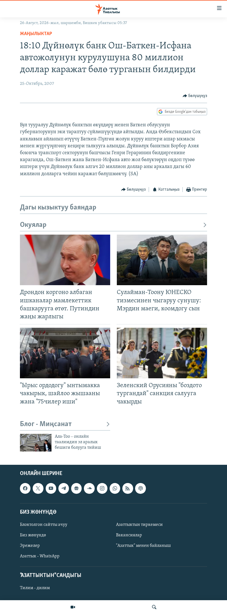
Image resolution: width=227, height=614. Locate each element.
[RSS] (127, 488)
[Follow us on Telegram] (63, 488)
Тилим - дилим (35, 588)
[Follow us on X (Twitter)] (38, 488)
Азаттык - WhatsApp (40, 556)
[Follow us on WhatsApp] (115, 488)
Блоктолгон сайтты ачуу (43, 525)
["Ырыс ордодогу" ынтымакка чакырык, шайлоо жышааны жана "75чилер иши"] (65, 353)
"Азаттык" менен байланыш (143, 546)
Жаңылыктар (36, 34)
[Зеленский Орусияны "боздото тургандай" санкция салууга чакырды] (162, 353)
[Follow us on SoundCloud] (89, 488)
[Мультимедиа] (73, 607)
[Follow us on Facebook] (25, 488)
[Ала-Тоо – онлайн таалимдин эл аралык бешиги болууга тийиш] (35, 443)
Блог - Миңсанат (46, 424)
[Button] (195, 95)
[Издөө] (154, 607)
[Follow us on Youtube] (51, 488)
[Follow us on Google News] (76, 488)
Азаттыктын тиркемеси (139, 525)
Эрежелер (30, 546)
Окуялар (33, 225)
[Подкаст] (140, 488)
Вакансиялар (129, 535)
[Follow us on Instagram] (102, 488)
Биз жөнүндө (33, 535)
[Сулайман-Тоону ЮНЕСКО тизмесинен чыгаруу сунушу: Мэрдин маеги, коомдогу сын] (162, 260)
